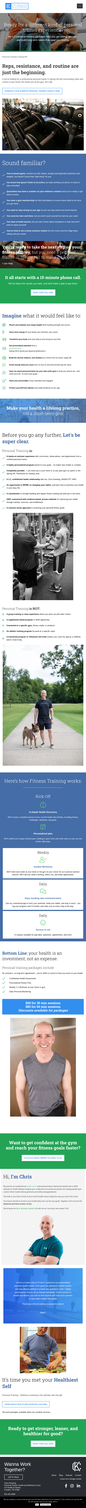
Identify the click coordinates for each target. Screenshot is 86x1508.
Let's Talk (13, 1477)
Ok (37, 1504)
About (54, 1475)
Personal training (15, 968)
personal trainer (40, 79)
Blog (61, 1475)
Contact (78, 1475)
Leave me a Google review (70, 1479)
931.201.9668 (9, 1494)
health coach (32, 1186)
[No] (83, 1502)
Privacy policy (45, 1504)
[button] (80, 6)
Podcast (69, 1475)
